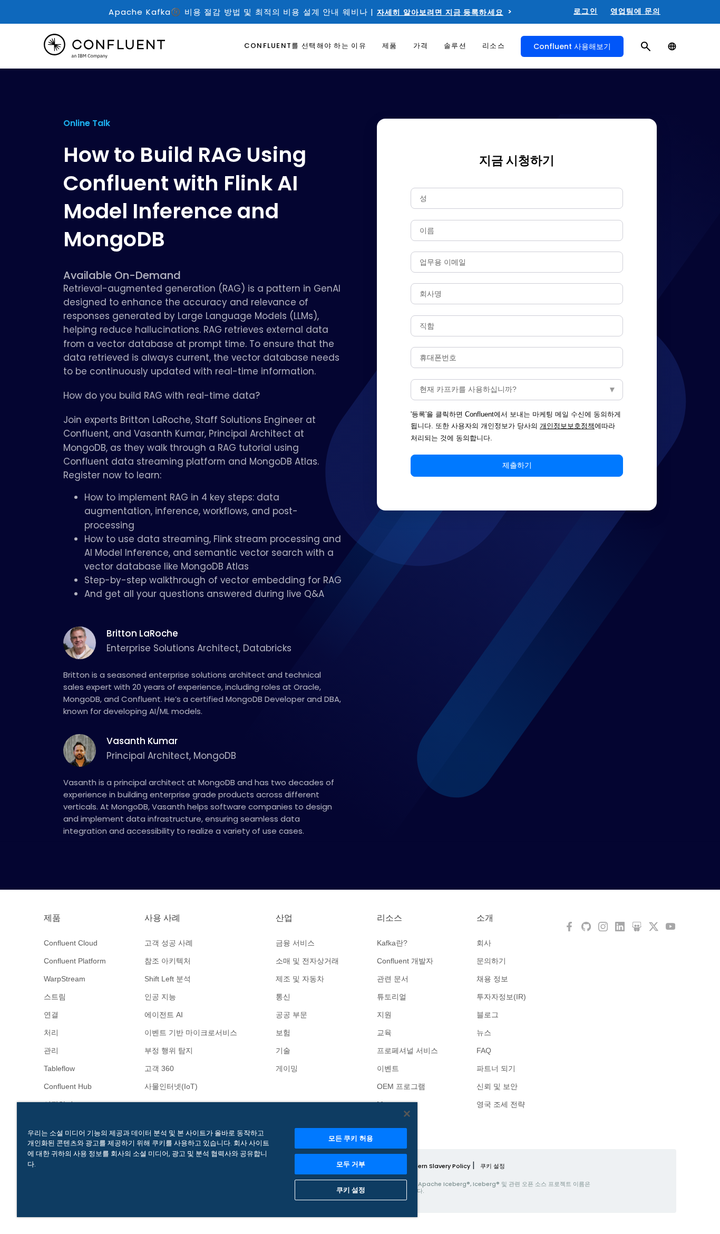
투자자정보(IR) (501, 996)
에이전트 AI (163, 1014)
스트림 (55, 996)
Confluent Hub (68, 1086)
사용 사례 (162, 918)
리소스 (389, 918)
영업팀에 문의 (635, 11)
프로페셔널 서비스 (407, 1050)
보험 (283, 1032)
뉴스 (483, 1032)
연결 (51, 1014)
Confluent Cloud (71, 943)
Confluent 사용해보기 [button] (572, 46)
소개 (484, 918)
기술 (283, 1050)
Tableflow (59, 1068)
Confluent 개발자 (405, 961)
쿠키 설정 (492, 1166)
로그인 (585, 11)
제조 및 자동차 (300, 979)
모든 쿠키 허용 (350, 1138)
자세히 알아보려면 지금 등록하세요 (440, 12)
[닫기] (407, 1114)
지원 (384, 1014)
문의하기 (491, 961)
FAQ (483, 1050)
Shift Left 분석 (167, 979)
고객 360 (159, 1068)
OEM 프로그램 (401, 1086)
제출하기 (517, 465)
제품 (52, 918)
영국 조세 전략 (500, 1104)
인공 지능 (160, 996)
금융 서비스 (295, 943)
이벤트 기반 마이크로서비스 (190, 1032)
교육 (384, 1032)
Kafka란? (392, 943)
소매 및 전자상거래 (307, 961)
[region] (217, 1159)
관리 (51, 1050)
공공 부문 (291, 1014)
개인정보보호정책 (567, 426)
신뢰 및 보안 (497, 1086)
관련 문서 (392, 979)
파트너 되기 (495, 1068)
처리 (51, 1032)
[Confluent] (104, 46)
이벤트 (388, 1068)
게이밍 (287, 1068)
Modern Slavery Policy (437, 1166)
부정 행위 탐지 (168, 1050)
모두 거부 (351, 1164)
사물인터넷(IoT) (171, 1086)
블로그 (487, 1014)
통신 (283, 996)
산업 (284, 918)
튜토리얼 (391, 996)
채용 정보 (492, 979)
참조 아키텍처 (167, 961)
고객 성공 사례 (168, 943)
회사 (483, 943)
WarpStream (64, 979)
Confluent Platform (75, 961)
